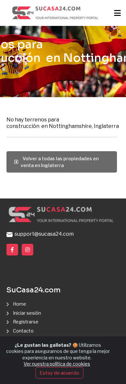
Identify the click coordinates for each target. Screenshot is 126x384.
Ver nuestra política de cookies (57, 364)
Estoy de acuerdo (59, 373)
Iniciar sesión (27, 313)
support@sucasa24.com (43, 234)
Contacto (23, 330)
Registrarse (25, 321)
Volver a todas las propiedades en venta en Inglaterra (60, 162)
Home (19, 304)
